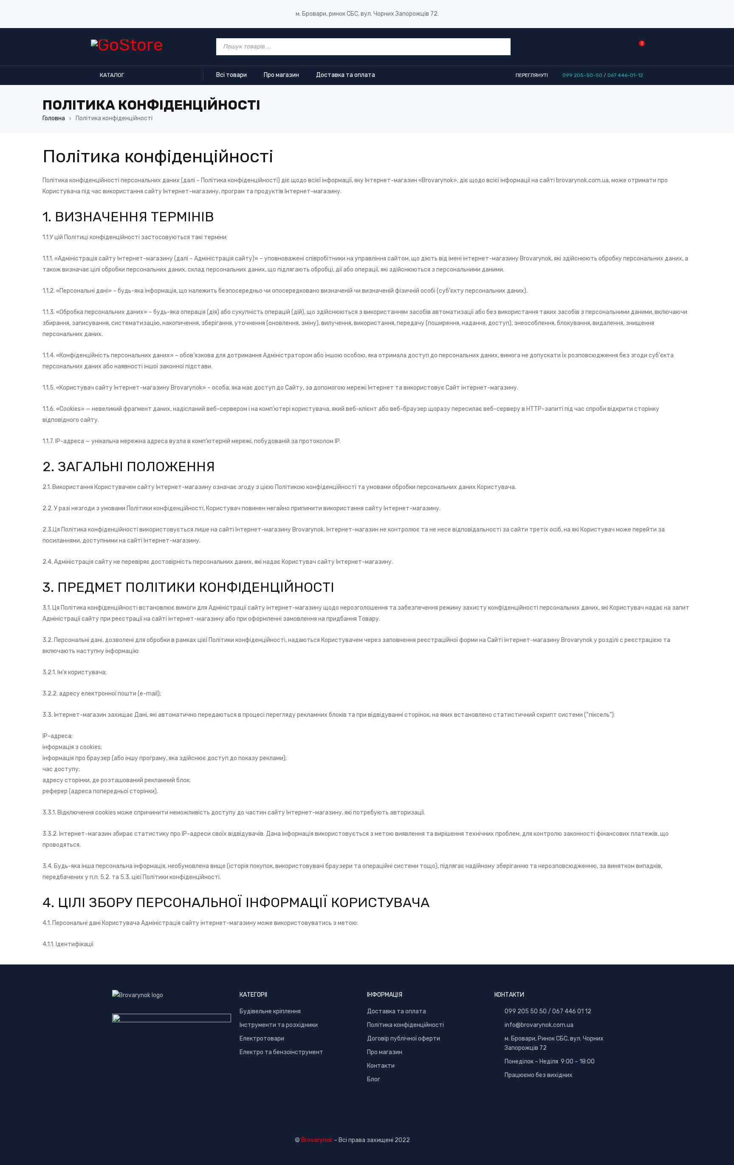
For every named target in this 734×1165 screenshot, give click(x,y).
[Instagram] (576, 1103)
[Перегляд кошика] (637, 46)
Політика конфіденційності (405, 1025)
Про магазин (384, 1052)
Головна (53, 118)
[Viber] (505, 1103)
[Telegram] (528, 1103)
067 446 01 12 (571, 1011)
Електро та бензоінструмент (281, 1052)
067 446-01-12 (625, 75)
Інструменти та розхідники (279, 1025)
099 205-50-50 (582, 75)
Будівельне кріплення (270, 1011)
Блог (373, 1079)
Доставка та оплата (396, 1011)
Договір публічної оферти (403, 1038)
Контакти (381, 1065)
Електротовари (262, 1038)
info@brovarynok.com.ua (539, 1025)
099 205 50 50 (526, 1011)
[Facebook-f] (552, 1103)
